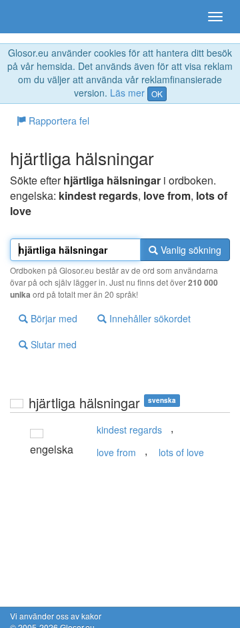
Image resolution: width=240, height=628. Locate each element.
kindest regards (129, 429)
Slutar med (52, 344)
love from (116, 452)
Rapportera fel (57, 120)
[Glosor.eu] (33, 16)
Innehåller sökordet (149, 318)
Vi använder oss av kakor (55, 615)
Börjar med (52, 318)
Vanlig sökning (189, 249)
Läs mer (127, 92)
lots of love (181, 452)
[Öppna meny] (215, 16)
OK (157, 93)
